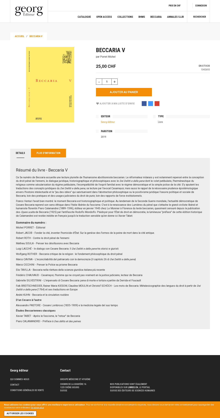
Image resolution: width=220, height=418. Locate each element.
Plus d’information (48, 153)
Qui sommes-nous (19, 379)
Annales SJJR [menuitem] (175, 16)
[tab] (20, 153)
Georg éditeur (108, 122)
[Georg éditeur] (29, 11)
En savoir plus (37, 407)
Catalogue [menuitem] (84, 16)
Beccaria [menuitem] (156, 16)
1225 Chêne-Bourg (69, 387)
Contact (14, 384)
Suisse (63, 390)
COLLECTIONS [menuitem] (125, 16)
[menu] (130, 19)
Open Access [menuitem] (104, 16)
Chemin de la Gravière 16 (73, 384)
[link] (201, 5)
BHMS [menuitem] (142, 16)
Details (20, 153)
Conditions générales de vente (27, 390)
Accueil (19, 36)
